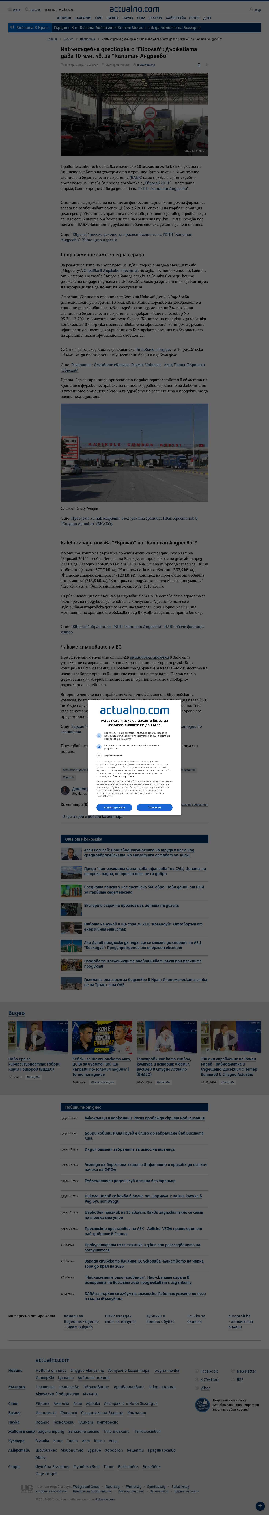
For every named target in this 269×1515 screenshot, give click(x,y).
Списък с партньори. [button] (124, 776)
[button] (134, 755)
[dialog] (134, 757)
